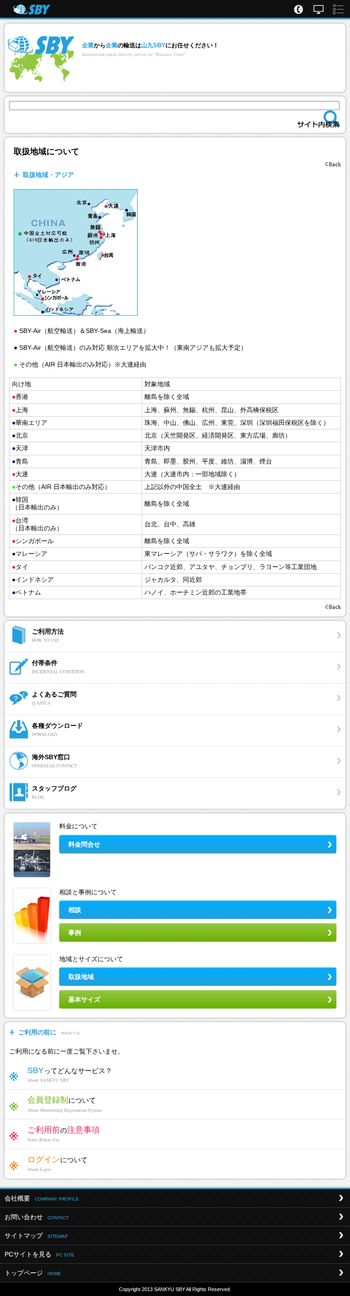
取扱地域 (81, 976)
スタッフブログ (54, 792)
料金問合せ (84, 844)
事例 (74, 932)
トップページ (33, 1272)
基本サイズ (84, 999)
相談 (74, 909)
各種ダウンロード (57, 729)
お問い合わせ (37, 1216)
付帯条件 (58, 666)
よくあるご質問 (54, 698)
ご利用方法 (48, 635)
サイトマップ (36, 1235)
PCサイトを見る (39, 1254)
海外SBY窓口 (54, 760)
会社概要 (42, 1198)
